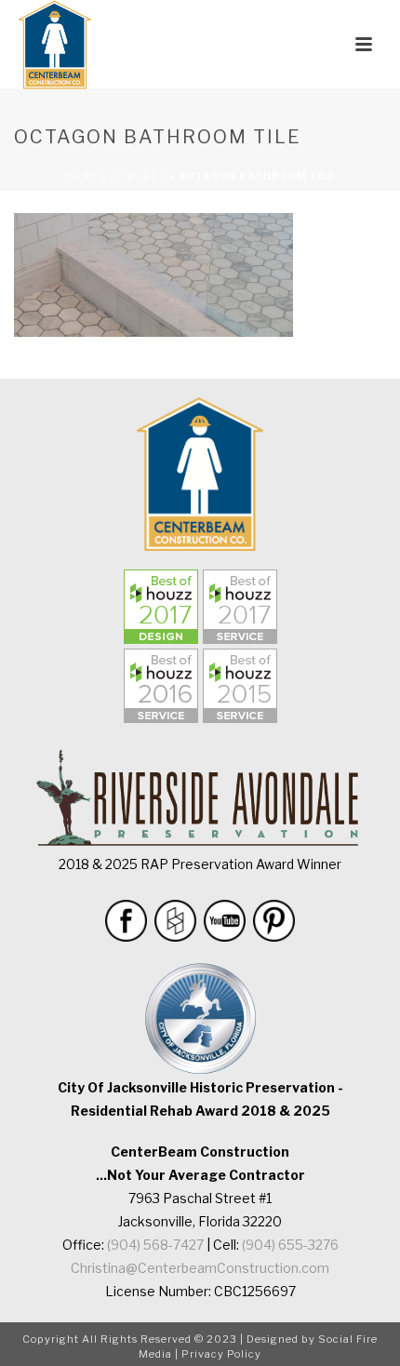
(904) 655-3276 (290, 1244)
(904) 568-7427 (155, 1244)
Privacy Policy (221, 1353)
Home (81, 175)
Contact (138, 175)
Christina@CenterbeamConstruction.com (200, 1268)
